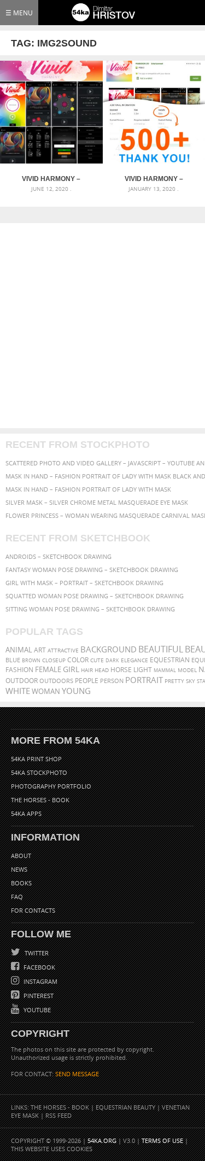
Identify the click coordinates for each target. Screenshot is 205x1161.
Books (21, 883)
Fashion (19, 670)
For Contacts (33, 910)
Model (187, 670)
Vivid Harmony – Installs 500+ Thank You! (153, 179)
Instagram (39, 981)
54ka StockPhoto (39, 772)
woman (46, 691)
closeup (54, 660)
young (76, 690)
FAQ (17, 896)
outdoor (21, 680)
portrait (144, 679)
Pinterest (38, 995)
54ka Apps (26, 813)
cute (97, 660)
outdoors (56, 681)
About (21, 855)
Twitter (36, 953)
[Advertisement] (102, 325)
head (102, 670)
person (112, 680)
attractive (63, 650)
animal (18, 650)
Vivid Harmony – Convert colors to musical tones (51, 179)
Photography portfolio (51, 786)
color (78, 660)
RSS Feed (58, 1115)
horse (121, 669)
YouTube (36, 1010)
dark (112, 660)
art (40, 650)
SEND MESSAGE (77, 1074)
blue (12, 660)
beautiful (160, 649)
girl (71, 669)
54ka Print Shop (36, 759)
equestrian (170, 660)
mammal (165, 670)
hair (87, 670)
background (108, 649)
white (17, 690)
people (86, 680)
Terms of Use (162, 1140)
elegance (134, 660)
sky (190, 681)
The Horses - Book (40, 800)
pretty (174, 681)
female (48, 669)
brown (31, 660)
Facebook (38, 967)
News (19, 869)
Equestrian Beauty (125, 1107)
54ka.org (101, 1140)
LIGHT (142, 670)
